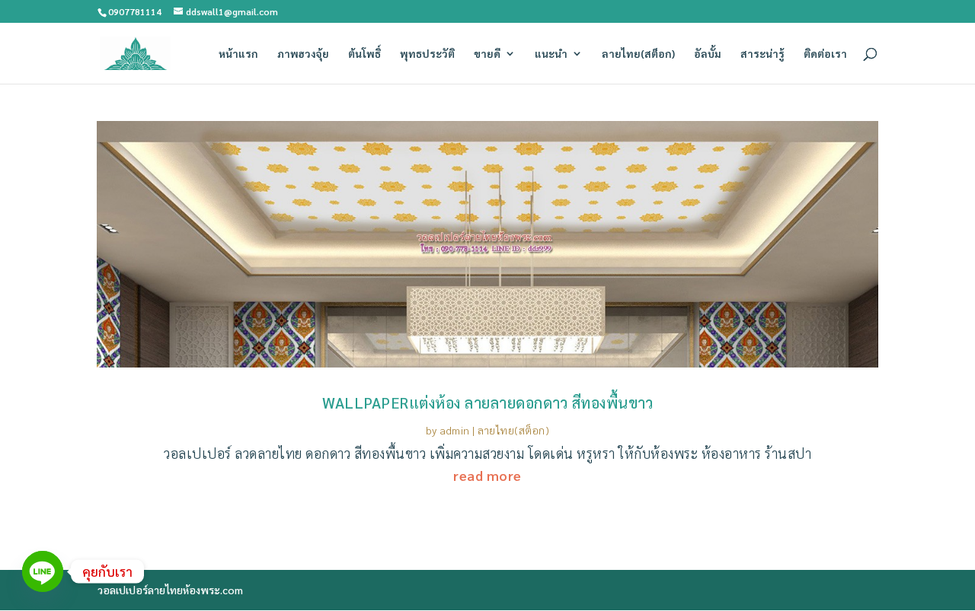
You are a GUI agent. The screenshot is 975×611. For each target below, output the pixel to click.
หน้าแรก (238, 54)
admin (455, 430)
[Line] (42, 571)
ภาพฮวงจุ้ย (303, 54)
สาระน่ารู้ (762, 54)
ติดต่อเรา (825, 54)
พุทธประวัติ (427, 54)
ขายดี (487, 54)
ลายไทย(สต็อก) (638, 54)
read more (487, 475)
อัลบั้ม (707, 54)
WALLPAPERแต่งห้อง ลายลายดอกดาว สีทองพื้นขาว (487, 402)
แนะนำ (551, 54)
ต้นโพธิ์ (364, 54)
